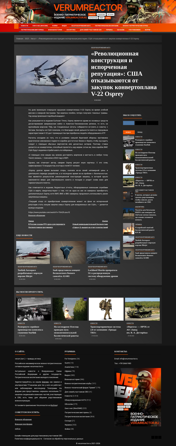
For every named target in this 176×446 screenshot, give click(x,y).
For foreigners (134, 30)
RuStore (54, 405)
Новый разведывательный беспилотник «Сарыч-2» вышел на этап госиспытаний (90, 224)
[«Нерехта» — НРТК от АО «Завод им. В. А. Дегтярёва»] (128, 181)
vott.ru (17, 429)
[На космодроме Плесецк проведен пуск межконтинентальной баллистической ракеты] (128, 155)
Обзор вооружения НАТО (81, 26)
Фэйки (54, 26)
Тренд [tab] (139, 132)
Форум (147, 30)
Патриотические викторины (32, 30)
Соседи (68, 421)
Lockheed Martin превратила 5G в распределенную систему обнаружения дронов (103, 273)
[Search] (160, 28)
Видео (64, 26)
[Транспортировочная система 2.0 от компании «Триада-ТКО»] (128, 168)
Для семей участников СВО (91, 30)
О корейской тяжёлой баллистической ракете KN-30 (145, 230)
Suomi (67, 363)
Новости (24, 26)
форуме (45, 382)
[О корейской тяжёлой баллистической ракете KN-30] (128, 228)
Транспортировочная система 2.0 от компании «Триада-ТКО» (145, 170)
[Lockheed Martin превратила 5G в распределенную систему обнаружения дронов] (103, 252)
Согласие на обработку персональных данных (63, 439)
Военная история (55, 30)
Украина (109, 30)
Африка (68, 371)
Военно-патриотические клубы (135, 26)
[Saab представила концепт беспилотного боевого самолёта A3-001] (68, 252)
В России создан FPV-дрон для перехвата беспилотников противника (46, 224)
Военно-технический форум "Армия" (80, 388)
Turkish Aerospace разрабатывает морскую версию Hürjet (30, 273)
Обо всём (120, 30)
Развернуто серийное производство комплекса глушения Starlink (145, 142)
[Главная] (16, 26)
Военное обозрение (36, 215)
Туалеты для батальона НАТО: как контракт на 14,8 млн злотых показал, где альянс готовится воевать (145, 215)
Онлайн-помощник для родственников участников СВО (38, 436)
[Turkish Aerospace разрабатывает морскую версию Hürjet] (33, 252)
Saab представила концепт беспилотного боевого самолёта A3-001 (66, 273)
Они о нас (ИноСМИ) (40, 26)
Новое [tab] (128, 132)
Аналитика (71, 30)
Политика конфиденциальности (28, 439)
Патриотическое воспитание (106, 26)
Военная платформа (23, 424)
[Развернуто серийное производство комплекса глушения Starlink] (128, 141)
